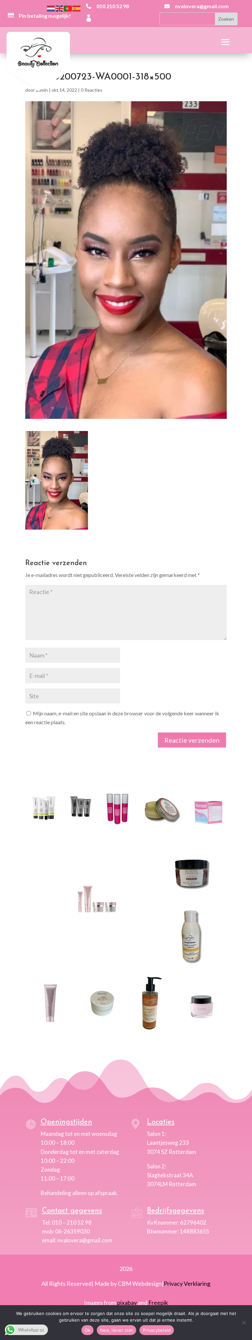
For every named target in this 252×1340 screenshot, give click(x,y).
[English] (59, 8)
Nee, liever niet (116, 1330)
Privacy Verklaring (187, 1283)
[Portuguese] (68, 8)
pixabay (127, 1302)
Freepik (158, 1302)
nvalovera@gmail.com (202, 6)
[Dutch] (51, 8)
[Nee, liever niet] (244, 1322)
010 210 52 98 (112, 6)
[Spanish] (77, 8)
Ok (88, 1330)
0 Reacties (91, 90)
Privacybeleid (157, 1330)
